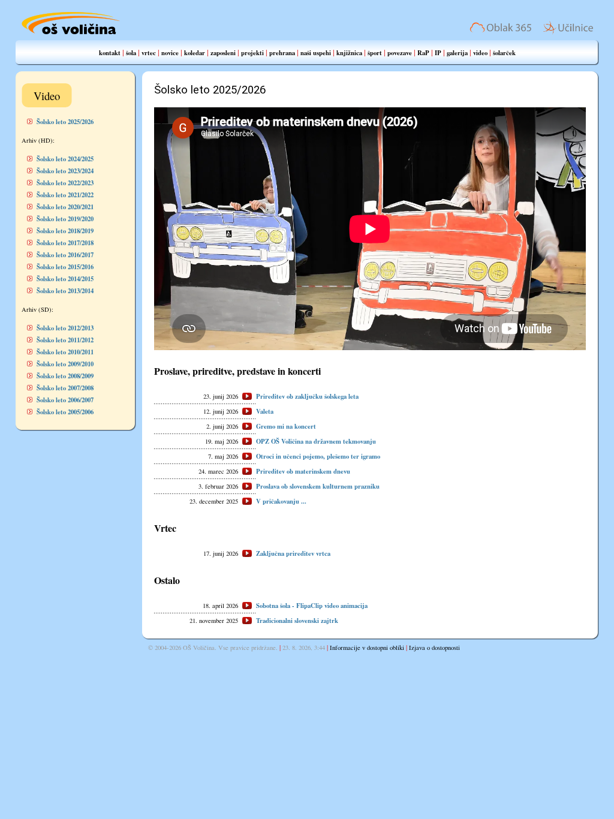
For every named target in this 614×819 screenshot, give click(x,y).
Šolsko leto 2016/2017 (65, 255)
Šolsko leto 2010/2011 (65, 352)
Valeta (264, 411)
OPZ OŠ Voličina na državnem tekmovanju (316, 441)
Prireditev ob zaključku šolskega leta (307, 396)
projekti (252, 53)
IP (438, 53)
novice (170, 53)
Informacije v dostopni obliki (367, 647)
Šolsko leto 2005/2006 (65, 412)
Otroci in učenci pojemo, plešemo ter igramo (318, 456)
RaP (423, 53)
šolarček (504, 53)
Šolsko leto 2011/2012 (65, 340)
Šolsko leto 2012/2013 (65, 328)
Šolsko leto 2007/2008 (65, 388)
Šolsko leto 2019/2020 (65, 219)
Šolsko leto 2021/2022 (65, 195)
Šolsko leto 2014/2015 (65, 279)
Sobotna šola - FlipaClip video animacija (312, 605)
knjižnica (349, 53)
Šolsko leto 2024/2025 (65, 159)
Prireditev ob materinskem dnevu (303, 471)
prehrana (282, 53)
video (480, 53)
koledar (194, 53)
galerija (457, 53)
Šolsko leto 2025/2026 (65, 122)
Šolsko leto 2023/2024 (65, 171)
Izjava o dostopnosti (434, 647)
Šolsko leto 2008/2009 (65, 376)
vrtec (149, 53)
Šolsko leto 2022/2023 (65, 183)
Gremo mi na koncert (286, 426)
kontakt (110, 53)
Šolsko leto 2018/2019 (65, 231)
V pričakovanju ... (281, 501)
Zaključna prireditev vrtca (293, 553)
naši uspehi (315, 53)
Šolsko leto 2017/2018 (65, 243)
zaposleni (223, 53)
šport (375, 53)
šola (131, 53)
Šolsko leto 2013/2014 (65, 291)
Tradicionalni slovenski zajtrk (297, 620)
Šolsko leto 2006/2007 (65, 400)
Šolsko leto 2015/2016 (65, 267)
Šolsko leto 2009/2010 (65, 364)
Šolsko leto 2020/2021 (65, 207)
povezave (399, 53)
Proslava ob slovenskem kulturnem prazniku (318, 486)
